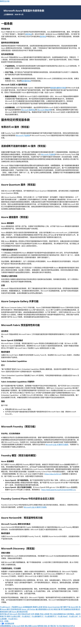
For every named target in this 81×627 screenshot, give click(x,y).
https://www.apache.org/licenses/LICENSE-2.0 (58, 490)
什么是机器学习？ (38, 616)
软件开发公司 (4, 614)
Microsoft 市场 (15, 614)
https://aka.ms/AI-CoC (53, 474)
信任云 (45, 607)
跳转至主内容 (4, 1)
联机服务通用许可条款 (58, 88)
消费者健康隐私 (5, 626)
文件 (32, 614)
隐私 (26, 626)
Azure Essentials (54, 607)
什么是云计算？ (15, 616)
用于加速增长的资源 (68, 609)
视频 (8, 616)
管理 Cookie (32, 626)
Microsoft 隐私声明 (44, 110)
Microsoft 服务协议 (28, 110)
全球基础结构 (27, 607)
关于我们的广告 (53, 626)
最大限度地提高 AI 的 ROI (45, 609)
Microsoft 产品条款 (23, 135)
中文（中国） (4, 621)
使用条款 (40, 626)
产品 (68, 607)
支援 (9, 612)
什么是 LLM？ (74, 616)
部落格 (37, 614)
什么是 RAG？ (13, 619)
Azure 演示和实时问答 (20, 612)
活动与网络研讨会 (59, 614)
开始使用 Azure (17, 607)
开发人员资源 (44, 614)
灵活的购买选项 (15, 609)
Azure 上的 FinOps (28, 609)
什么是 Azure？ (5, 607)
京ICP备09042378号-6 (67, 626)
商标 (45, 626)
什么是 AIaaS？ (63, 616)
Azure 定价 (75, 607)
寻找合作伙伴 (26, 614)
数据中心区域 (37, 607)
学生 (51, 614)
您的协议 (28, 34)
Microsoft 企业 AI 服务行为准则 (56, 444)
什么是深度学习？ (51, 616)
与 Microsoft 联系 (17, 626)
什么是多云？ (26, 616)
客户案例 (63, 607)
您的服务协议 (26, 81)
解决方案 (57, 609)
